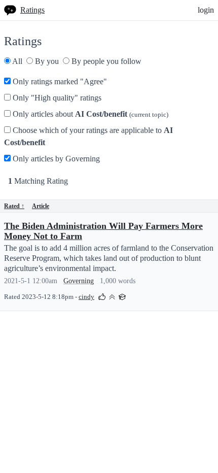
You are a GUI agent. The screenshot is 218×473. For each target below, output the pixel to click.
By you (46, 61)
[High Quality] (112, 296)
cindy (86, 296)
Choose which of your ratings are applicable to (88, 136)
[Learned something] (122, 296)
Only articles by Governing (55, 158)
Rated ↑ (14, 206)
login (206, 10)
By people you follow (105, 61)
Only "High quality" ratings (56, 97)
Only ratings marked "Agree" (59, 81)
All (16, 61)
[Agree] (102, 296)
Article (40, 206)
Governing (78, 281)
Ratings (32, 10)
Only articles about (89, 114)
